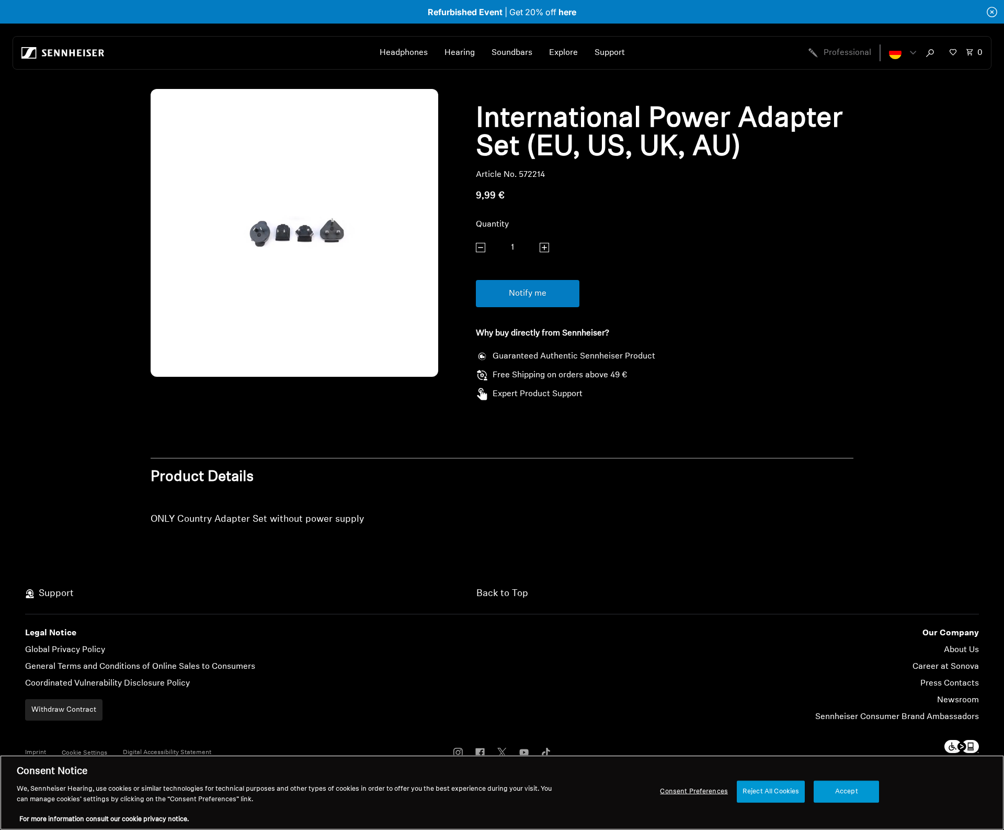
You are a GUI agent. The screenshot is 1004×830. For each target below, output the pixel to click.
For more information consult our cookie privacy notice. (104, 819)
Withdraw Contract (63, 710)
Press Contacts (949, 683)
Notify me (527, 293)
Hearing (459, 53)
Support (610, 53)
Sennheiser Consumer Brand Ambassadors (897, 717)
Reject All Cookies (771, 791)
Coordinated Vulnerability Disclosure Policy (107, 683)
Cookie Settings (84, 753)
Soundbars (512, 53)
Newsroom (958, 700)
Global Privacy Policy (65, 650)
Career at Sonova (945, 667)
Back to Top (502, 594)
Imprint (35, 752)
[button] (902, 53)
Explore (563, 53)
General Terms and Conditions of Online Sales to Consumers (140, 667)
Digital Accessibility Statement (167, 752)
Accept (846, 791)
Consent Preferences (693, 791)
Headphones (404, 53)
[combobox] (932, 53)
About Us (961, 650)
